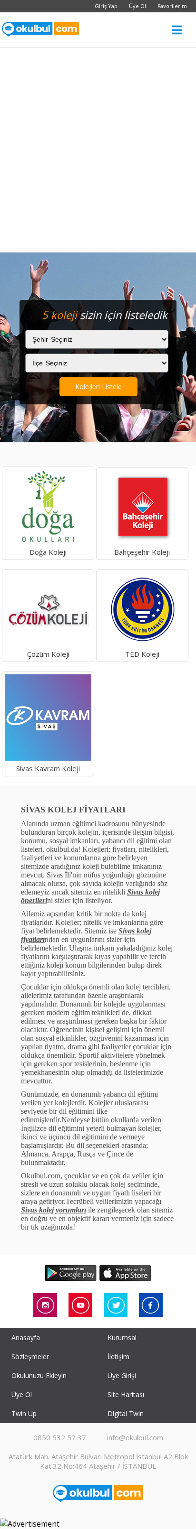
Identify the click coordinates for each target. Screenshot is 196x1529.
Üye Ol (137, 5)
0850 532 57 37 (59, 1437)
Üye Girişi (122, 1375)
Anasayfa (25, 1337)
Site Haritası (126, 1394)
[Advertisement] (98, 150)
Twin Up (24, 1413)
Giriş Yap (106, 5)
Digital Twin (126, 1413)
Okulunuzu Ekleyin (39, 1375)
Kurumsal (122, 1337)
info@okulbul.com (135, 1437)
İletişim (118, 1356)
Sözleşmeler (30, 1356)
